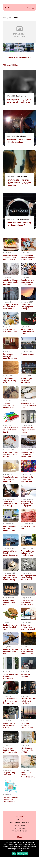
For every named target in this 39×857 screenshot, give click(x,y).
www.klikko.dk (21, 831)
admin (16, 18)
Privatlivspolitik (22, 854)
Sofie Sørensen (22, 176)
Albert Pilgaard (21, 136)
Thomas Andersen (23, 219)
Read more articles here (19, 57)
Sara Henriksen (21, 96)
